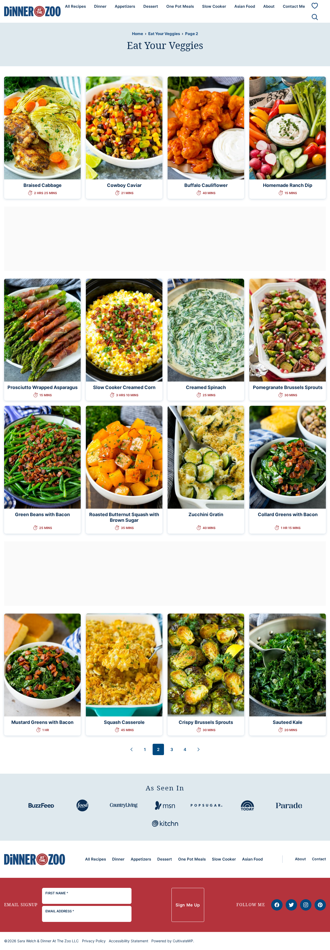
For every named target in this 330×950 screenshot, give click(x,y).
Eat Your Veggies (164, 33)
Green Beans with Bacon (42, 514)
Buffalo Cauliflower (206, 185)
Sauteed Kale (287, 722)
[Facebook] (277, 905)
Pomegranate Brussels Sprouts (288, 387)
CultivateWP (183, 941)
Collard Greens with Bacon (288, 514)
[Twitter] (291, 905)
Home (137, 33)
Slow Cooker (214, 6)
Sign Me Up (188, 904)
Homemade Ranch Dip (287, 185)
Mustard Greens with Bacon (42, 722)
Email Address (59, 911)
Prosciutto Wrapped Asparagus (42, 387)
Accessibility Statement (128, 941)
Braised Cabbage (42, 185)
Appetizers (125, 6)
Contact (319, 859)
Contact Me (294, 6)
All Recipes (75, 6)
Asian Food (244, 6)
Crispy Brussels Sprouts (206, 722)
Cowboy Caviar (124, 185)
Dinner (100, 6)
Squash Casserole (124, 722)
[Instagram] (305, 905)
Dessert (150, 6)
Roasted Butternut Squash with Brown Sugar (124, 517)
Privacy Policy (94, 941)
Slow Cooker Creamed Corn (124, 387)
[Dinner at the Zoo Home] (32, 11)
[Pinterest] (320, 905)
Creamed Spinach (206, 387)
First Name (56, 893)
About (269, 6)
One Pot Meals (180, 6)
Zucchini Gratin (205, 514)
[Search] (314, 17)
